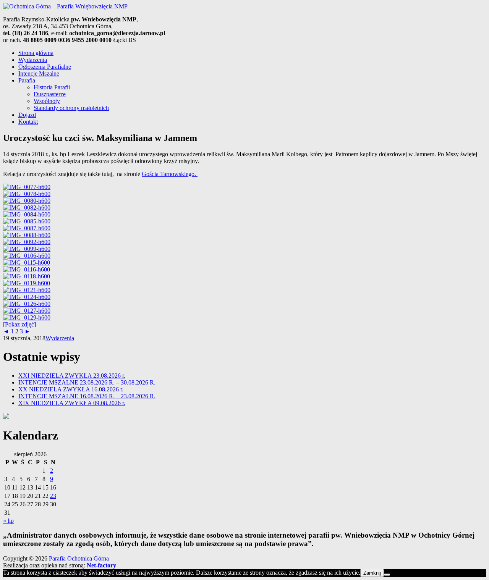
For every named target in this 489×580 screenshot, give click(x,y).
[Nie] (387, 575)
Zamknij (372, 573)
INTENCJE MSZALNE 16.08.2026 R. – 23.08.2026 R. (86, 396)
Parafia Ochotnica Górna (79, 558)
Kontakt (28, 121)
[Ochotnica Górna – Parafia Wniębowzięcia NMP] (65, 6)
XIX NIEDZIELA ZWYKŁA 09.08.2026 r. (71, 403)
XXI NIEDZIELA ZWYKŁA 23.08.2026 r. (71, 375)
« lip (8, 520)
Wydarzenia (32, 60)
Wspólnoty (47, 101)
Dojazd (27, 114)
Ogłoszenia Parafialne (44, 66)
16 (53, 487)
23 (53, 496)
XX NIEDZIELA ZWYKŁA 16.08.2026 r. (70, 389)
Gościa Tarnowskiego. (170, 174)
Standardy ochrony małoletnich (71, 108)
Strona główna (35, 53)
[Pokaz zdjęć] (19, 324)
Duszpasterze (50, 94)
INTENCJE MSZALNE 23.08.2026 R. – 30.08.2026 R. (86, 382)
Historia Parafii (52, 87)
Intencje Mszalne (38, 73)
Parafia (26, 80)
